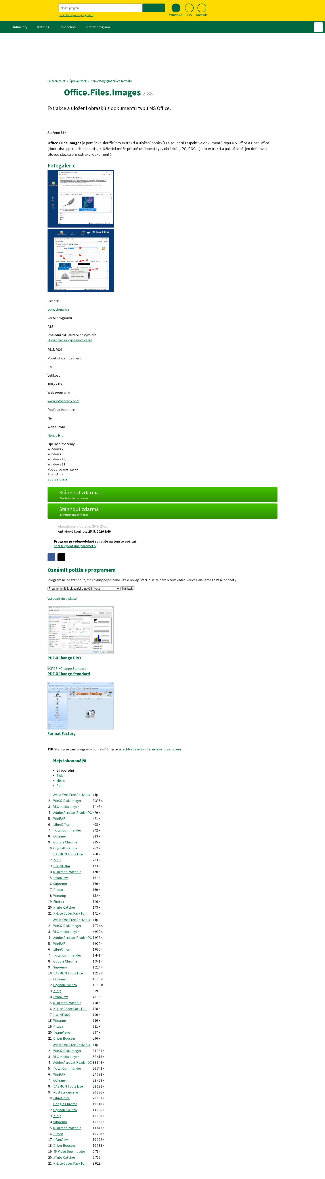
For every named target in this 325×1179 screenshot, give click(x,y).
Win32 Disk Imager (67, 800)
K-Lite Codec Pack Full (70, 913)
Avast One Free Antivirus (71, 794)
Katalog (43, 27)
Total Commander (67, 830)
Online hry (19, 27)
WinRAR (59, 818)
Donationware (58, 309)
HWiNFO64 (61, 866)
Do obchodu (68, 27)
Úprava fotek (78, 81)
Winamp (59, 895)
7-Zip (57, 860)
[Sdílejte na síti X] (61, 557)
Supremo (60, 883)
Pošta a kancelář (65, 1092)
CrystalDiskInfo (65, 848)
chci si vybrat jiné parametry (75, 546)
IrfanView (60, 877)
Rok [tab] (59, 785)
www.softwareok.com (63, 401)
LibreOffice (61, 824)
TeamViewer (62, 1032)
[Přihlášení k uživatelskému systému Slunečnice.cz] (318, 27)
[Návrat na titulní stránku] (28, 10)
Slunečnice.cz (56, 81)
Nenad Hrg (56, 435)
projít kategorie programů (76, 15)
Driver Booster (64, 1038)
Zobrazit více (57, 479)
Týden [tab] (60, 775)
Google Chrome (65, 842)
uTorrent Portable (67, 872)
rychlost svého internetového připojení (151, 749)
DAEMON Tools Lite (68, 854)
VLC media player (66, 806)
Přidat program (98, 27)
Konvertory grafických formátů (111, 81)
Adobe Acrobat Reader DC (72, 812)
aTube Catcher (64, 907)
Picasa (58, 889)
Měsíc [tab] (60, 780)
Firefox (58, 901)
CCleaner (60, 836)
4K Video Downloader (69, 1151)
